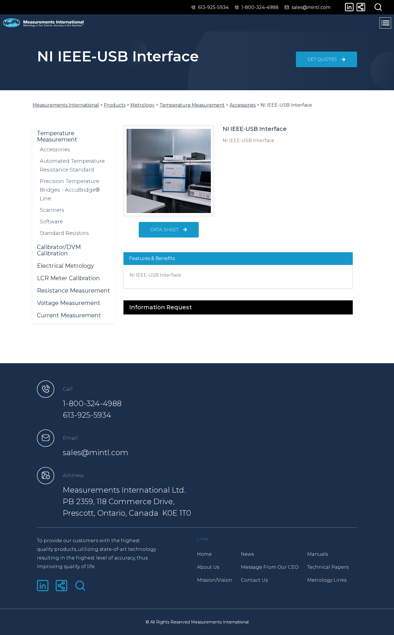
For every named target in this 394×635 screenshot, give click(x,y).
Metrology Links (326, 580)
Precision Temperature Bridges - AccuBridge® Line (70, 190)
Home (204, 554)
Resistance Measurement (73, 290)
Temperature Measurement (57, 136)
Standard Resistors (64, 233)
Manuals (317, 554)
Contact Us (254, 580)
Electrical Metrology (65, 265)
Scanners (52, 210)
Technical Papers (327, 567)
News (247, 554)
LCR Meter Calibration (68, 278)
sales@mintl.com (95, 452)
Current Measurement (69, 315)
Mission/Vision (214, 580)
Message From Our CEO (270, 567)
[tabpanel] (238, 277)
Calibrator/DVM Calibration (59, 250)
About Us (208, 567)
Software (51, 221)
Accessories (55, 149)
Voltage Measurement (68, 302)
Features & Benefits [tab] (152, 258)
